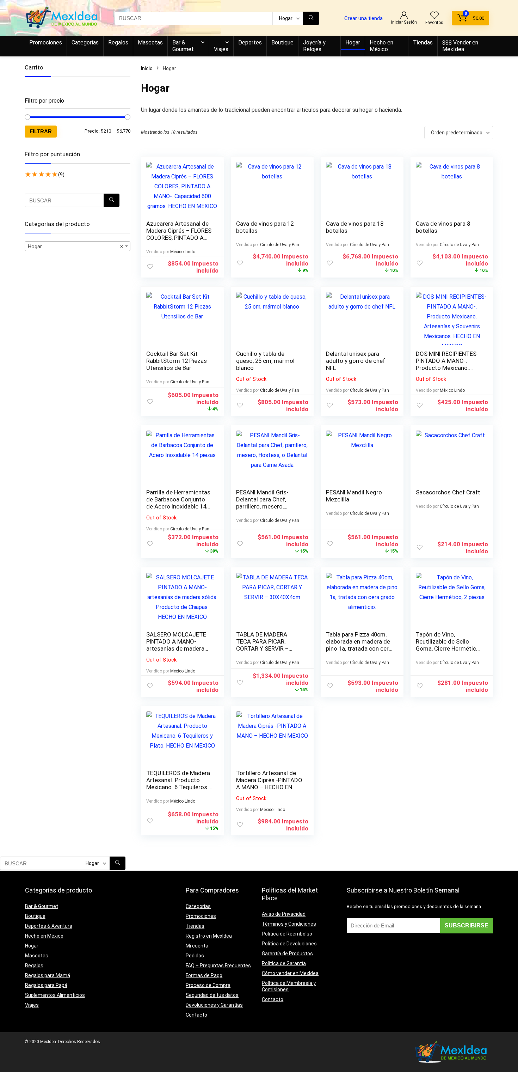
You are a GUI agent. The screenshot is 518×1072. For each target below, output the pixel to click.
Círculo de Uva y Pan (279, 244)
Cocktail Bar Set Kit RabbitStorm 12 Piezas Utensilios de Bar (176, 360)
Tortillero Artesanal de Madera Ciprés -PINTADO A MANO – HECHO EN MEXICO (269, 783)
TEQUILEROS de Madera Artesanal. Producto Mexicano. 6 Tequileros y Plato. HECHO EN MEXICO (178, 787)
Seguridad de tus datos (212, 995)
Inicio (147, 68)
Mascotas (150, 42)
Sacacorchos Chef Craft (448, 492)
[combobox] (77, 246)
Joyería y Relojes (314, 46)
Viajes (221, 49)
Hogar (352, 42)
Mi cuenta (197, 946)
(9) (61, 174)
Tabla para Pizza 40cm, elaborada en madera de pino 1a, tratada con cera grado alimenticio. (359, 645)
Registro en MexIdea (209, 936)
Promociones (45, 42)
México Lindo (182, 251)
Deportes (250, 42)
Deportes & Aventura (48, 926)
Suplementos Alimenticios (55, 995)
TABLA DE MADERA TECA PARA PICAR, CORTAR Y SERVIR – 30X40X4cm (262, 645)
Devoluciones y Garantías (214, 1005)
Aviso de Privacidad (284, 914)
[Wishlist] (434, 16)
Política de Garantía (284, 963)
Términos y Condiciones (289, 924)
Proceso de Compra (208, 985)
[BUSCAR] (311, 18)
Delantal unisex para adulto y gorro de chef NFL (355, 360)
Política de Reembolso (287, 934)
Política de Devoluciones (289, 943)
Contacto (196, 1015)
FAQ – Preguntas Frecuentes (218, 965)
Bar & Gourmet (183, 46)
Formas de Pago (204, 975)
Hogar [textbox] (75, 246)
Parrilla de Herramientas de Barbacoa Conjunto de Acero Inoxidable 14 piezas (178, 503)
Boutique (282, 42)
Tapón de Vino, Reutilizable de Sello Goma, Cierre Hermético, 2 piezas (448, 645)
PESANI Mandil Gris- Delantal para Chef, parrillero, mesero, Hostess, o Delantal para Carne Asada (268, 506)
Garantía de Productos (287, 953)
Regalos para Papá (46, 985)
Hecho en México (381, 46)
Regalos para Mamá (47, 975)
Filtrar (41, 131)
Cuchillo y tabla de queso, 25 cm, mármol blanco (265, 360)
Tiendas (423, 42)
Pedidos (195, 955)
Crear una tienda (363, 18)
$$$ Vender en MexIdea (460, 46)
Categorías (85, 42)
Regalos (118, 42)
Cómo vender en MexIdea (290, 973)
